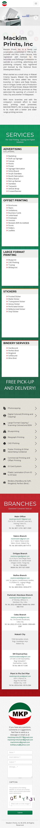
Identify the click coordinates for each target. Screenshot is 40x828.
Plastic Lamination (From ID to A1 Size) (20, 473)
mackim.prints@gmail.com (20, 617)
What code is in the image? (20, 805)
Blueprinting (13, 431)
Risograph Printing (16, 437)
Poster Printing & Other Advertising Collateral (18, 450)
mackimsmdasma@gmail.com (20, 657)
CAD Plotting (13, 443)
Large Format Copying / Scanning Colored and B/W (20, 424)
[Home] (4, 3)
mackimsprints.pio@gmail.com (20, 676)
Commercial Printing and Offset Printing (19, 459)
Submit (20, 813)
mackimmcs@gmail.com (20, 742)
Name (12, 752)
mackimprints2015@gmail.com (20, 598)
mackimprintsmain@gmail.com (20, 740)
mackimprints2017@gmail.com (20, 519)
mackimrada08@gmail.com (20, 578)
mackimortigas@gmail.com (20, 556)
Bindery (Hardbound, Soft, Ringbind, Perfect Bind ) (19, 482)
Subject (12, 762)
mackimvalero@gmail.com (20, 539)
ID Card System (14, 466)
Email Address (14, 757)
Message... (13, 767)
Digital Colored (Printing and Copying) (20, 415)
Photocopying (14, 408)
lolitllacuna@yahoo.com (20, 745)
